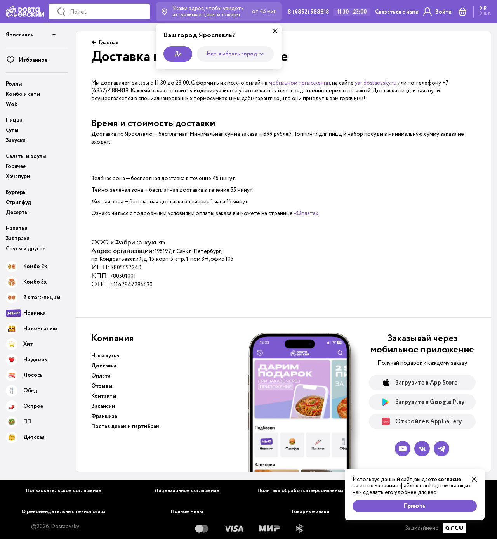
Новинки (34, 313)
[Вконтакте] (422, 448)
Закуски (16, 140)
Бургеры (16, 192)
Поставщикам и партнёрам (125, 426)
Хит (28, 344)
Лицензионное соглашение (187, 490)
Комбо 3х (35, 282)
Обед (30, 391)
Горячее (16, 166)
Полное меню (187, 511)
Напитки (17, 228)
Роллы (14, 84)
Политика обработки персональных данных (310, 490)
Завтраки (18, 239)
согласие (449, 480)
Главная (108, 43)
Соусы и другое (25, 249)
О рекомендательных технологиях (63, 511)
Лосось (33, 375)
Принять (415, 506)
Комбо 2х (35, 266)
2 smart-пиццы (42, 298)
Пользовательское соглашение (63, 490)
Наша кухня (105, 356)
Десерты (17, 213)
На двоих (35, 360)
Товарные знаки (310, 511)
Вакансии (103, 406)
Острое (33, 406)
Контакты (103, 396)
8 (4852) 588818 (308, 12)
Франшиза (104, 416)
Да (178, 54)
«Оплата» (306, 213)
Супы (12, 130)
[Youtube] (402, 448)
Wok (11, 104)
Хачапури (18, 176)
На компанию (40, 329)
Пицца (14, 120)
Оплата (101, 376)
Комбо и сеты (23, 94)
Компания (112, 338)
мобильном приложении (299, 83)
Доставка (103, 366)
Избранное (33, 60)
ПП (27, 422)
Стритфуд (18, 202)
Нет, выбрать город (232, 54)
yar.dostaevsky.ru (375, 83)
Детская (34, 437)
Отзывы (102, 386)
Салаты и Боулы (26, 156)
